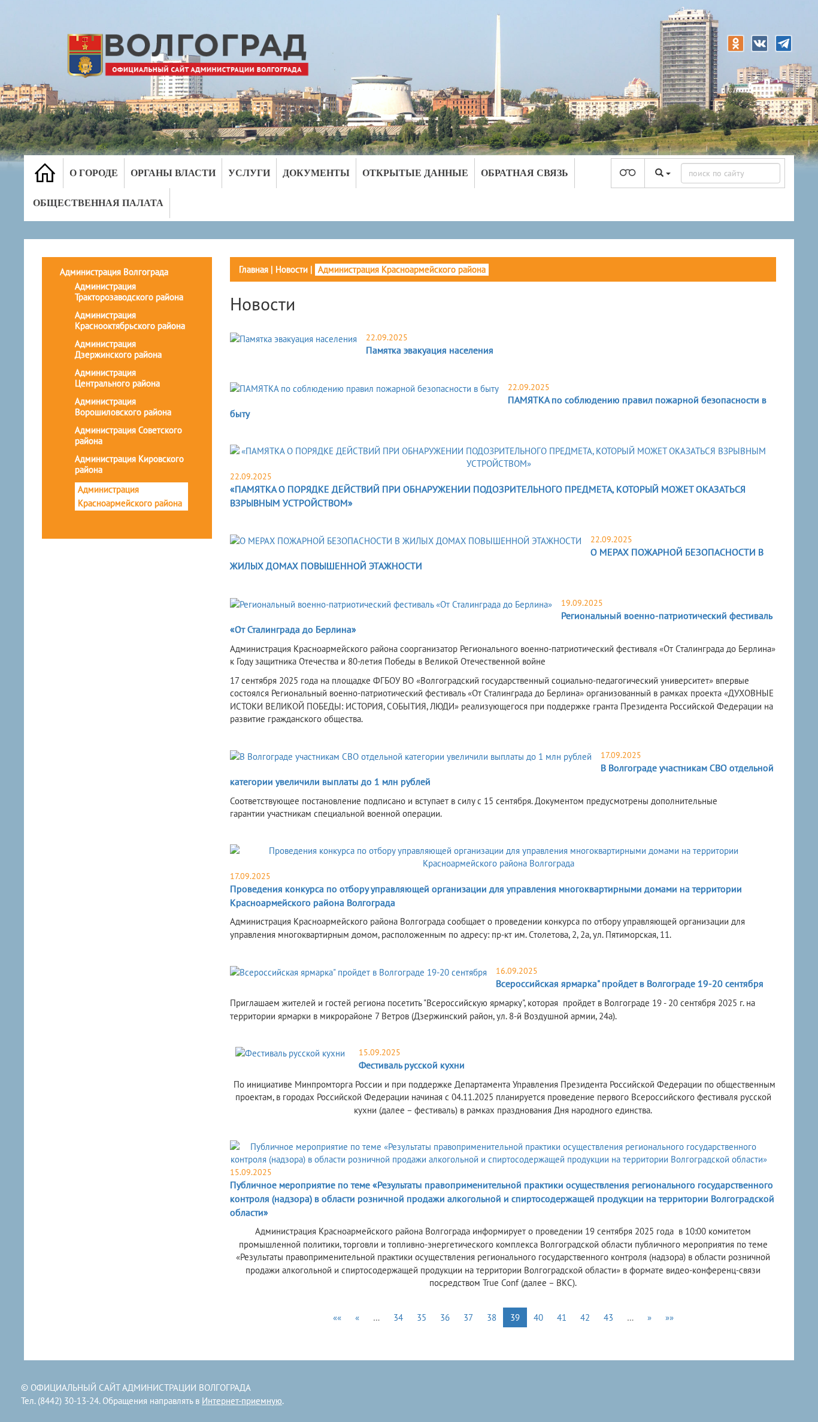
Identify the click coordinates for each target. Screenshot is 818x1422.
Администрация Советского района (128, 435)
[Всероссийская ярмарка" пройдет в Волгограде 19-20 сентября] (358, 972)
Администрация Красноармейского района (130, 496)
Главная (253, 269)
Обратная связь (524, 173)
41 (561, 1317)
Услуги (249, 173)
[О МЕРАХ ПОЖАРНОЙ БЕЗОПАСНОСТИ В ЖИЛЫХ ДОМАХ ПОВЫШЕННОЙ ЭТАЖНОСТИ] (405, 540)
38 (491, 1317)
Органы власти (173, 173)
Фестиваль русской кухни (412, 1065)
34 (398, 1317)
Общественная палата (98, 203)
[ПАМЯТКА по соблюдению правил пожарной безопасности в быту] (364, 388)
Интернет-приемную (242, 1400)
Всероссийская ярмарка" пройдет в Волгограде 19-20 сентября (630, 983)
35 (421, 1317)
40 (538, 1317)
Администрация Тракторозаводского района (129, 291)
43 (608, 1317)
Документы (316, 173)
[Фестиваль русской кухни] (290, 1053)
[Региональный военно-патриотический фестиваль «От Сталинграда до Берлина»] (391, 604)
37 (468, 1317)
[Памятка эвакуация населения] (293, 338)
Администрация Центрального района (117, 378)
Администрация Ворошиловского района (123, 406)
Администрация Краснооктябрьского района (130, 320)
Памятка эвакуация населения (429, 350)
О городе (93, 173)
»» (669, 1317)
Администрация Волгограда (114, 271)
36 (445, 1317)
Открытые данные (415, 173)
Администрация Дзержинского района (118, 349)
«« (337, 1317)
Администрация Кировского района (129, 464)
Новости (291, 269)
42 (585, 1317)
